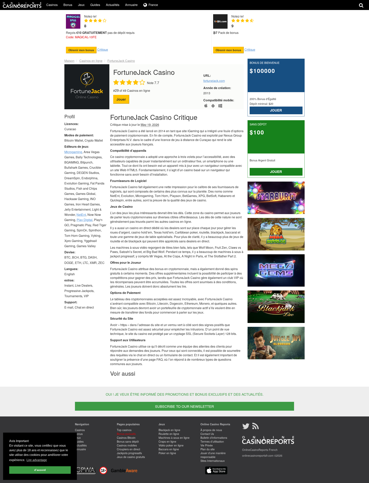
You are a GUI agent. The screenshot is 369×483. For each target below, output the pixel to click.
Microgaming (73, 152)
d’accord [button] (40, 469)
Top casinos (124, 430)
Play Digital (84, 220)
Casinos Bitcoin (126, 438)
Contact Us (207, 434)
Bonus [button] (67, 5)
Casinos (80, 430)
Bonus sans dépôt (128, 441)
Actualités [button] (112, 5)
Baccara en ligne (169, 449)
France (153, 5)
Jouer (121, 99)
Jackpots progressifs (129, 453)
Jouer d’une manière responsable (213, 455)
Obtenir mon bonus (81, 50)
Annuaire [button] (131, 5)
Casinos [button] (52, 5)
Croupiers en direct (128, 449)
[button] (150, 5)
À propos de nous (211, 430)
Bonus (79, 434)
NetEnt (81, 214)
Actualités (81, 445)
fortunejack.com (214, 80)
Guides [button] (95, 5)
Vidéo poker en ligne (171, 445)
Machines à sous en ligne (174, 438)
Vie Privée (206, 445)
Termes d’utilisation (212, 441)
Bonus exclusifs (126, 434)
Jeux (78, 438)
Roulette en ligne (169, 434)
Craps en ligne (167, 441)
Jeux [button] (81, 5)
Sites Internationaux (212, 461)
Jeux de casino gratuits (131, 457)
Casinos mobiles (127, 445)
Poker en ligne (167, 453)
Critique (102, 49)
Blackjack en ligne (169, 430)
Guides (79, 441)
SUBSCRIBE (184, 406)
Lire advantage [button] (37, 460)
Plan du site (207, 449)
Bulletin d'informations (213, 438)
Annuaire (80, 449)
